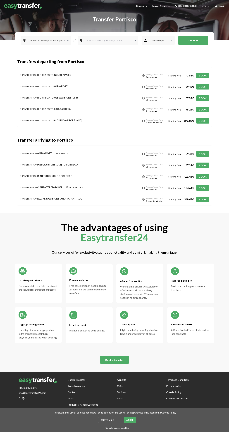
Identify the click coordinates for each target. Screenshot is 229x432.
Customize (107, 420)
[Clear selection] (65, 40)
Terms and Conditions (177, 379)
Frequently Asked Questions (83, 404)
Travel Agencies (161, 5)
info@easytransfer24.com (32, 392)
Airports (121, 379)
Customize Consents (177, 398)
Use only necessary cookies (117, 428)
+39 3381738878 (187, 5)
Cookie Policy (173, 392)
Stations (121, 392)
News (71, 398)
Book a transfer (114, 359)
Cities (120, 385)
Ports (120, 398)
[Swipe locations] (74, 40)
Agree (130, 420)
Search (193, 40)
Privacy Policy (173, 385)
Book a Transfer (76, 379)
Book (203, 75)
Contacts (141, 5)
